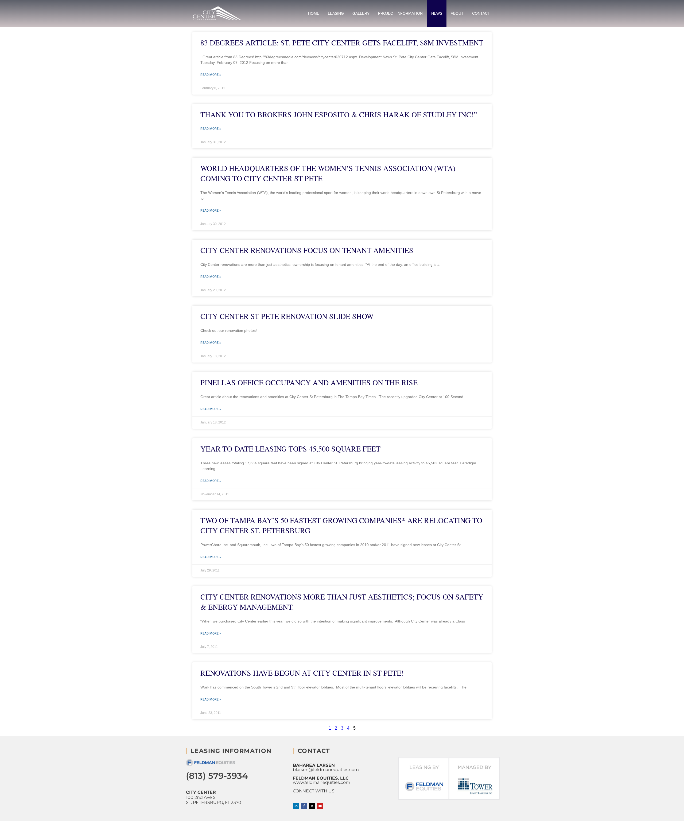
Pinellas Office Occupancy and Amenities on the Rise (309, 382)
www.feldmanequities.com (321, 782)
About (457, 13)
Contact (481, 13)
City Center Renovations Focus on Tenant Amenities (306, 250)
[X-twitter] (312, 806)
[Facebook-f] (304, 806)
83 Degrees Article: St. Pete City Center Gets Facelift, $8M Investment (341, 42)
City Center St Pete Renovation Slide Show (287, 316)
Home (313, 13)
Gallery (361, 13)
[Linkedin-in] (296, 806)
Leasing (336, 13)
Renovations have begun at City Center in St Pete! (302, 673)
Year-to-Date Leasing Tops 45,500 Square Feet (290, 448)
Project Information (400, 13)
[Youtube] (320, 806)
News (436, 13)
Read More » (210, 75)
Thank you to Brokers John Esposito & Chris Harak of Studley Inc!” (338, 114)
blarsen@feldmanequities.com (326, 769)
